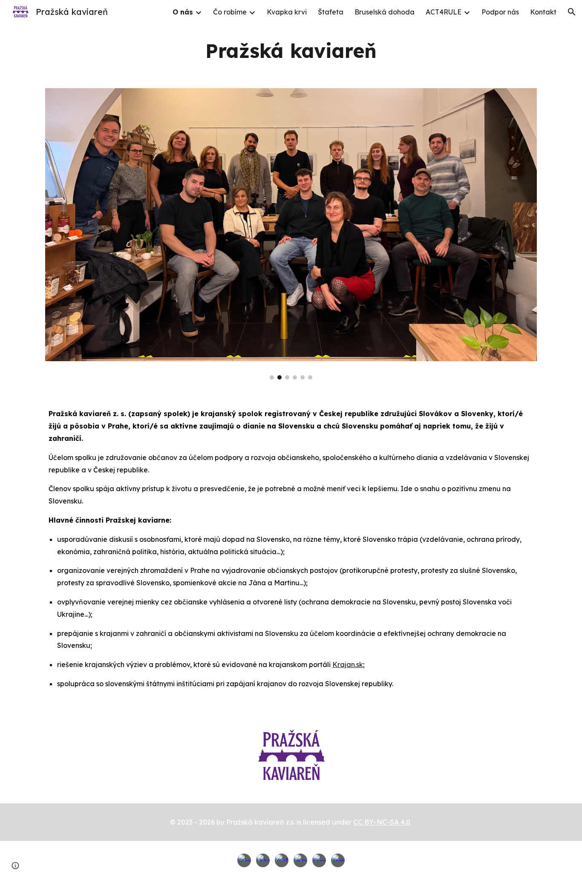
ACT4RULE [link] (443, 12)
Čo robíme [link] (230, 12)
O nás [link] (183, 12)
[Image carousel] (291, 234)
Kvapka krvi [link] (287, 12)
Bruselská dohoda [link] (384, 12)
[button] (572, 12)
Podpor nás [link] (500, 12)
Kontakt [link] (543, 12)
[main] (291, 51)
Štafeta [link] (330, 12)
